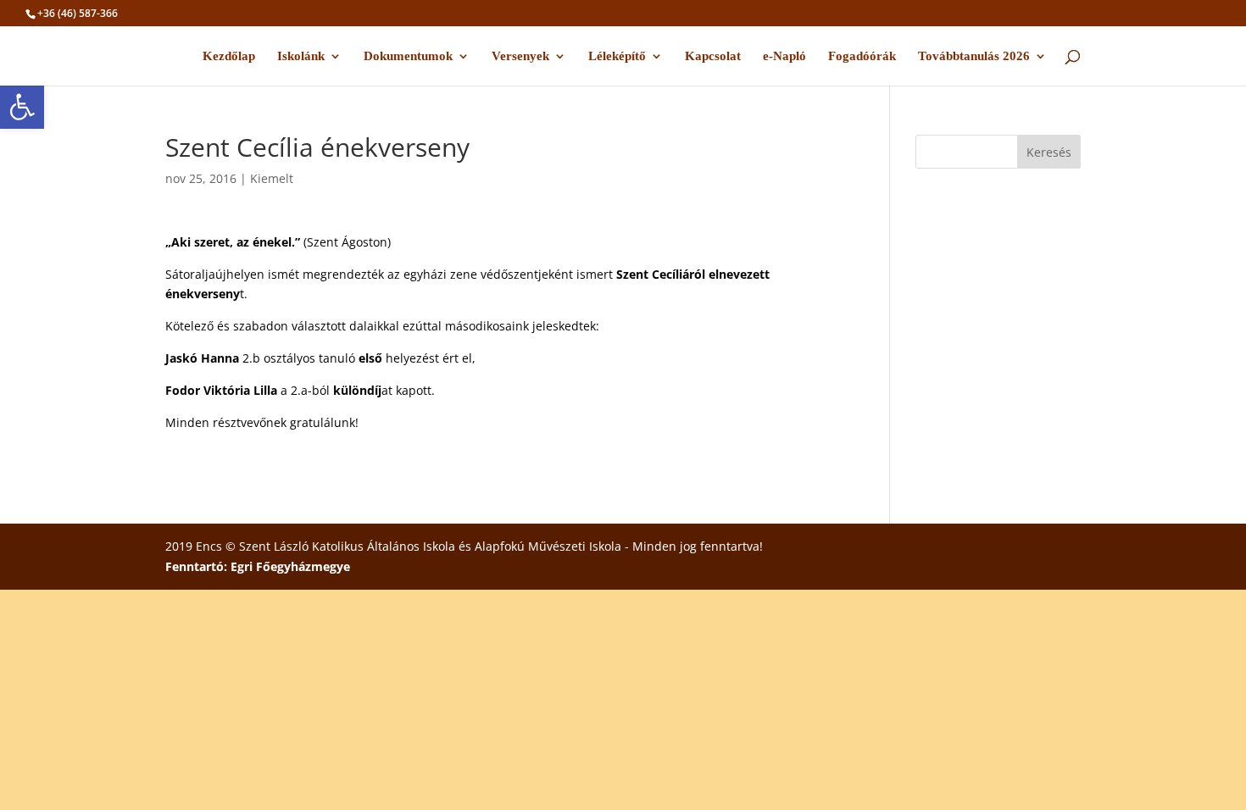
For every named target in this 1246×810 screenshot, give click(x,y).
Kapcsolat (713, 56)
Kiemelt (271, 178)
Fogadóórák (862, 56)
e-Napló (784, 56)
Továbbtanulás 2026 (974, 56)
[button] (22, 107)
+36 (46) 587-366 (77, 13)
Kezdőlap (229, 56)
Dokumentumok (408, 56)
